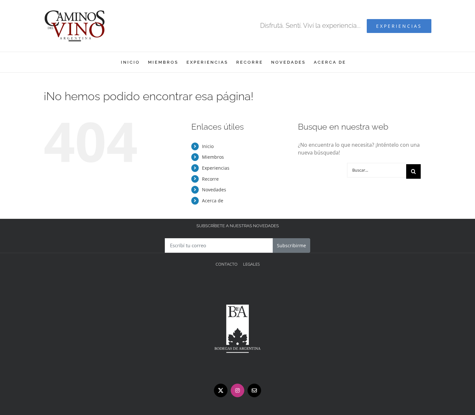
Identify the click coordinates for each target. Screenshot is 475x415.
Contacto (227, 264)
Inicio (208, 146)
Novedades (214, 189)
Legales (251, 264)
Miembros (213, 157)
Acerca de (212, 200)
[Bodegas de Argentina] (237, 283)
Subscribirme (291, 245)
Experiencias (215, 168)
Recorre (210, 179)
